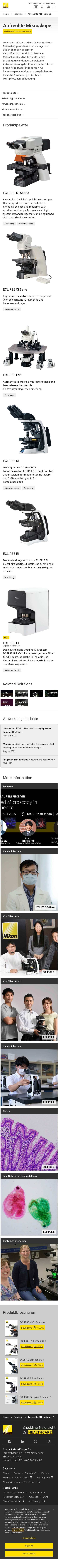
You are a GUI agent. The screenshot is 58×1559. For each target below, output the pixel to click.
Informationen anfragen (17, 31)
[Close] (54, 1509)
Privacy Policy (18, 1530)
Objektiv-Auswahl (37, 1492)
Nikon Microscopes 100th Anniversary (21, 1482)
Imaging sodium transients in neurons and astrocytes (28, 759)
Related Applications (12, 98)
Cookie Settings (29, 1538)
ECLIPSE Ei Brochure (31, 1378)
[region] (29, 1532)
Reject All (29, 1546)
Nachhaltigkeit (22, 1477)
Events (16, 1473)
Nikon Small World (12, 1501)
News (6, 1473)
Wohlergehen (43, 1477)
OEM (45, 1496)
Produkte (18, 14)
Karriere (45, 1473)
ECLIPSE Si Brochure (31, 1359)
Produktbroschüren (11, 115)
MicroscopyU (35, 1501)
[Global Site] (48, 6)
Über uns (8, 1468)
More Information (10, 109)
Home (6, 14)
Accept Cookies (29, 1553)
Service (6, 1477)
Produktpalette (9, 93)
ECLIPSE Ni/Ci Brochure (32, 1322)
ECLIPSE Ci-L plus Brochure (34, 1397)
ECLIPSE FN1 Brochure (32, 1341)
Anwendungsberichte (12, 104)
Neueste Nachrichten (13, 1492)
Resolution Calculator (13, 1496)
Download (32, 1328)
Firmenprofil (30, 1473)
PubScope (33, 1496)
